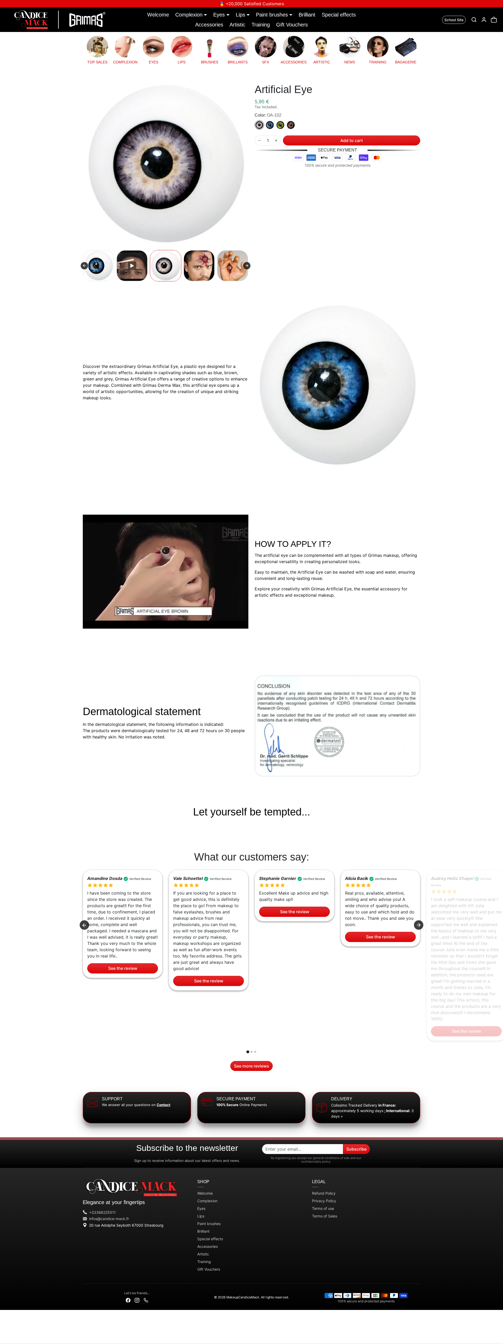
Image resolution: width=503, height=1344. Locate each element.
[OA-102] (259, 125)
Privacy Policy (324, 1201)
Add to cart (351, 140)
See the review (122, 968)
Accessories (209, 24)
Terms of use (323, 1208)
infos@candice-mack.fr (109, 1218)
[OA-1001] (291, 125)
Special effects (339, 15)
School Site (453, 20)
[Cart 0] (494, 20)
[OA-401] (280, 125)
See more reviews (251, 1066)
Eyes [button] (219, 15)
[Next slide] (246, 265)
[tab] (247, 1051)
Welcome (158, 15)
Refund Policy (324, 1193)
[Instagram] (137, 1300)
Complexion (207, 1201)
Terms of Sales (324, 1216)
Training (261, 24)
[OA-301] (270, 125)
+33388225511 (102, 1212)
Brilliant (307, 15)
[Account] (484, 20)
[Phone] (145, 1300)
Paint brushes (209, 1223)
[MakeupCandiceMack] (58, 19)
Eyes (201, 1208)
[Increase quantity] (276, 140)
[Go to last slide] (84, 925)
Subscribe (356, 1149)
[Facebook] (128, 1300)
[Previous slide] (84, 265)
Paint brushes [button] (272, 15)
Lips (200, 1216)
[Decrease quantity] (259, 140)
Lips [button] (240, 15)
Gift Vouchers (292, 24)
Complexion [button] (189, 15)
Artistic (237, 24)
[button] (474, 20)
